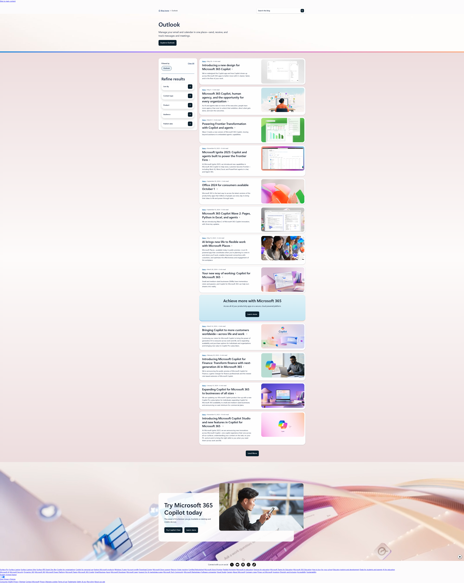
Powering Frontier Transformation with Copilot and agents (224, 125)
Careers (229, 572)
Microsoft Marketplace (192, 572)
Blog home (165, 11)
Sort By (166, 86)
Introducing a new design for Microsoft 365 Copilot (221, 67)
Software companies (208, 572)
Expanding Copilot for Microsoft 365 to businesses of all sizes (225, 391)
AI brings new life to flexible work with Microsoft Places (224, 243)
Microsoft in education (244, 570)
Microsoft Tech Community (173, 572)
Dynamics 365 (29, 572)
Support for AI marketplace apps (151, 572)
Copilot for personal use (84, 570)
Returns (174, 570)
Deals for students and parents (371, 570)
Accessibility (301, 572)
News (204, 61)
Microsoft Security (16, 572)
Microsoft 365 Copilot (86, 572)
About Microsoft (239, 572)
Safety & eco (81, 582)
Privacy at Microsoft (264, 572)
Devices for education (262, 570)
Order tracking (182, 570)
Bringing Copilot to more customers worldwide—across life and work (225, 332)
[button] (252, 453)
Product (166, 105)
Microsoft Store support (161, 570)
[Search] (302, 10)
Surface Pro (4, 570)
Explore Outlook (167, 43)
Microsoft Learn (132, 572)
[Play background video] (460, 557)
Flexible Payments (229, 570)
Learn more (252, 315)
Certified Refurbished (196, 570)
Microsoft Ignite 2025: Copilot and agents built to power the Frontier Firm (224, 156)
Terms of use (62, 582)
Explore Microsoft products (104, 570)
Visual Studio (221, 572)
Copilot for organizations (66, 570)
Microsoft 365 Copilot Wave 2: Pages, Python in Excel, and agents (226, 215)
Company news (251, 572)
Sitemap (22, 582)
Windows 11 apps (120, 570)
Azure (108, 572)
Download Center (145, 570)
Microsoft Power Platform (55, 572)
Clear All (191, 63)
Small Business (100, 572)
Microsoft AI (4, 572)
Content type (168, 96)
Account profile (133, 570)
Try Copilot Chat (173, 530)
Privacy (43, 582)
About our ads (99, 582)
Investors (276, 572)
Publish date (168, 124)
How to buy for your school (322, 570)
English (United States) (8, 575)
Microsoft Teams (71, 572)
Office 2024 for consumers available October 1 (225, 187)
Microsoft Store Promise (213, 570)
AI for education (389, 570)
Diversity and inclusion (288, 572)
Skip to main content (8, 1)
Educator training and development (346, 570)
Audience (166, 114)
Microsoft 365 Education (302, 570)
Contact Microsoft (32, 582)
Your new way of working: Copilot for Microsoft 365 (226, 275)
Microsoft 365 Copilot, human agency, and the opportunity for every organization (223, 97)
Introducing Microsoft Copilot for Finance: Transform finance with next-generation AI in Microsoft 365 (226, 363)
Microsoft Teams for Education (281, 570)
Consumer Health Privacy (9, 582)
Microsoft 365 (40, 572)
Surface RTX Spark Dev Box (47, 570)
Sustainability (311, 572)
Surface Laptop (14, 570)
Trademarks (72, 582)
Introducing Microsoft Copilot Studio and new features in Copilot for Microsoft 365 (226, 422)
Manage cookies (52, 582)
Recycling (90, 582)
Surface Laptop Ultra (28, 570)
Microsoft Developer (118, 572)
